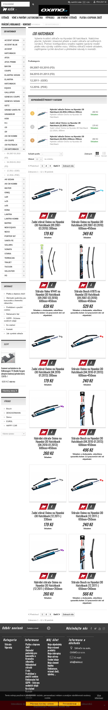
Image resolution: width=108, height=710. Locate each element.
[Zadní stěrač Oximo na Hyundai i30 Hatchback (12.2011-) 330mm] (48, 483)
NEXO (7, 232)
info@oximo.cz (76, 662)
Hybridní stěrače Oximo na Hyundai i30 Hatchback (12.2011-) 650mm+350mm (47, 585)
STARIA (7, 254)
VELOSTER (9, 271)
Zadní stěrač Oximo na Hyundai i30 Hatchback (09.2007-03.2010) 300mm (48, 225)
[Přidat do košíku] (44, 215)
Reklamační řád (12, 314)
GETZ (6, 105)
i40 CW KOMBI (10, 184)
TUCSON (8, 267)
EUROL (9, 421)
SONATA (8, 249)
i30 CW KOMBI (10, 136)
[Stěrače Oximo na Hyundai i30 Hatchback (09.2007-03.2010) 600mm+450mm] (87, 192)
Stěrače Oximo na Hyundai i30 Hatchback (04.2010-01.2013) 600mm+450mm (87, 372)
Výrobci (7, 401)
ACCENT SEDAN (11, 40)
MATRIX (7, 223)
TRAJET (8, 262)
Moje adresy (53, 656)
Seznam (104, 156)
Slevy (6, 344)
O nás (27, 670)
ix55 (6, 206)
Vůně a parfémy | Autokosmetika (27, 17)
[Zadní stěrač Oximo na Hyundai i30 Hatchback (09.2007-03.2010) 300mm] (48, 192)
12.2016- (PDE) (12, 175)
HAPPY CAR (11, 426)
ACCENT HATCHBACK (10, 51)
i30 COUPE (9, 140)
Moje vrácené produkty (53, 649)
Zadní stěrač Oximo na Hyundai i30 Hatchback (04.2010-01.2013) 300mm (48, 372)
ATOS (6, 58)
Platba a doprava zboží (91, 17)
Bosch (9, 409)
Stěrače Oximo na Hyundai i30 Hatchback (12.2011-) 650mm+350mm (87, 516)
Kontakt (27, 24)
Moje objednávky (55, 644)
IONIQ (7, 193)
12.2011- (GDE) (13, 171)
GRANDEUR (9, 114)
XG (5, 275)
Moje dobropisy (54, 653)
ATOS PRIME (10, 62)
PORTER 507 (10, 236)
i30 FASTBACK (10, 145)
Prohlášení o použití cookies (31, 675)
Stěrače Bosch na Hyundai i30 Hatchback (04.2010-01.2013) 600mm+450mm (87, 441)
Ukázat (31, 159)
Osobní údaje (53, 659)
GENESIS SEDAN (12, 101)
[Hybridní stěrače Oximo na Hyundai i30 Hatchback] (43, 113)
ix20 (6, 197)
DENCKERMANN (13, 413)
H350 (6, 119)
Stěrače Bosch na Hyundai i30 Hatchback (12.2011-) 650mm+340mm (87, 585)
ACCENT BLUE (10, 45)
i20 (5, 132)
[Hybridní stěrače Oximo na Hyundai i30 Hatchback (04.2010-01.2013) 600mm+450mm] (48, 409)
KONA (7, 210)
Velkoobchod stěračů (30, 666)
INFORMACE (8, 286)
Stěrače (5, 17)
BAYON (7, 66)
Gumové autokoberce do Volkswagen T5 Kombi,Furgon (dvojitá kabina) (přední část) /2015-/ (13, 372)
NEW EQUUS (10, 227)
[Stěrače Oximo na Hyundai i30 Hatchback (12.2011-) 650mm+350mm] (87, 483)
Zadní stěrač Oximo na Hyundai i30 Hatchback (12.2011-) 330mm (48, 516)
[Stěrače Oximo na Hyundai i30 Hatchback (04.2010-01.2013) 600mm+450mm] (87, 339)
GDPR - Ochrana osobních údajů (32, 684)
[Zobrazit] (52, 215)
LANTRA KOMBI (11, 219)
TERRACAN (9, 258)
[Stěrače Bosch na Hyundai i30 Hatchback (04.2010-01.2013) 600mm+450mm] (87, 409)
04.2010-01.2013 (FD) (12, 164)
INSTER (7, 188)
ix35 (6, 201)
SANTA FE (9, 241)
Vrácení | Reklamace (10, 24)
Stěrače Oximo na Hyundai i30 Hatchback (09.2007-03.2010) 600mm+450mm (87, 225)
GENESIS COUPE (12, 97)
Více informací (99, 696)
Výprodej (50, 17)
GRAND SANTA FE (12, 110)
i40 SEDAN (9, 179)
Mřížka (97, 156)
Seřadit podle (34, 154)
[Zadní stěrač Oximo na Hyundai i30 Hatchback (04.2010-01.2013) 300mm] (48, 339)
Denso (9, 417)
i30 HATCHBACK (11, 149)
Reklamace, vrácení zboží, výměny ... (53, 671)
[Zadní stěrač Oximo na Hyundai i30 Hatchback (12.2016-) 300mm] (43, 127)
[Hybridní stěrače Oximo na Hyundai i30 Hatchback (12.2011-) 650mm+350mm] (48, 552)
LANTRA (8, 214)
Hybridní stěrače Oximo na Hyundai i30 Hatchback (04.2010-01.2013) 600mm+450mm (48, 443)
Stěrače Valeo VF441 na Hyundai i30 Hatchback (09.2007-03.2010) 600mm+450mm (47, 296)
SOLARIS (8, 245)
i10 (5, 127)
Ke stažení (10, 325)
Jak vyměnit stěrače (67, 17)
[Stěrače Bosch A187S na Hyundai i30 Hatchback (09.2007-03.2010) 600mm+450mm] (87, 261)
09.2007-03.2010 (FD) (12, 156)
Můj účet (52, 640)
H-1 (5, 123)
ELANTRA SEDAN (12, 75)
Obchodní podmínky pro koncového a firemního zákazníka (15, 300)
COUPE (7, 71)
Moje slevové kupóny (53, 664)
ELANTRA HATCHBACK (10, 81)
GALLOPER (9, 92)
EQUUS (7, 88)
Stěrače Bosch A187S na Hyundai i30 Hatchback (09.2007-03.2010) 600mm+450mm (87, 296)
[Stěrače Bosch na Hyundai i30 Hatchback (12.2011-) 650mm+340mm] (87, 552)
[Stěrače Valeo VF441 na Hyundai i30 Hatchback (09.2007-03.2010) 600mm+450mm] (48, 261)
